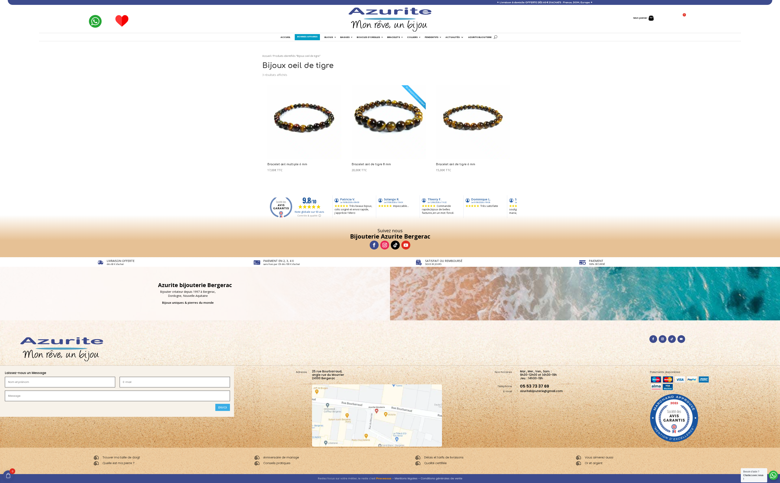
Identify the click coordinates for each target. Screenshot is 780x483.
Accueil (266, 56)
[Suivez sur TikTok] (395, 245)
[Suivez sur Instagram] (384, 245)
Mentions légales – (408, 478)
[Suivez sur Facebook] (374, 245)
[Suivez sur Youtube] (405, 245)
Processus (383, 478)
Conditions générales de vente (441, 478)
